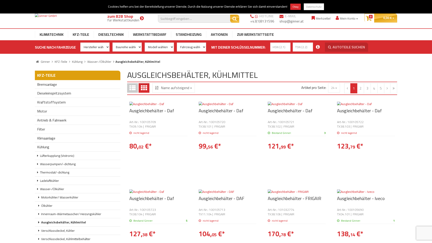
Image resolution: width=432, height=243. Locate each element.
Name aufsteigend (175, 88)
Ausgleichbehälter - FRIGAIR (294, 198)
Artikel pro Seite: (313, 87)
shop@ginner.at (291, 21)
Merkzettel (323, 18)
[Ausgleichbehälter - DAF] (228, 191)
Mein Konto (348, 18)
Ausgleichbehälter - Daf (151, 110)
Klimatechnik (51, 34)
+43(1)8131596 (262, 21)
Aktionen (219, 34)
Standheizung (189, 34)
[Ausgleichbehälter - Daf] (158, 104)
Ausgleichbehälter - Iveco (361, 198)
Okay (295, 6)
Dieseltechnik (111, 34)
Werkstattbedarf (149, 34)
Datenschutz (314, 6)
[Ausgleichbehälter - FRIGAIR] (297, 191)
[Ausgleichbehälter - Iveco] (366, 191)
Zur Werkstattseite (255, 34)
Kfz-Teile (81, 34)
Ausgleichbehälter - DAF (221, 198)
